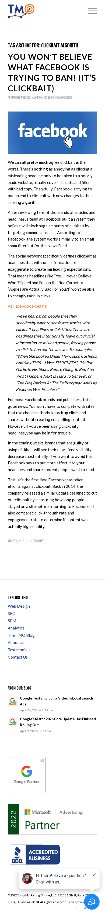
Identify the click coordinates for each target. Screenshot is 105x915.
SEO (45, 97)
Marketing (37, 97)
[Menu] (89, 11)
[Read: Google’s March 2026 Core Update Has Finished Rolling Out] (13, 721)
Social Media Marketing (60, 97)
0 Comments (37, 541)
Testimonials (19, 649)
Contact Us (18, 657)
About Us (16, 642)
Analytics (16, 627)
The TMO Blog (21, 635)
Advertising (14, 97)
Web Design (19, 606)
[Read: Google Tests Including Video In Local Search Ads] (13, 701)
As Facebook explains (27, 306)
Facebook (26, 97)
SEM (12, 620)
